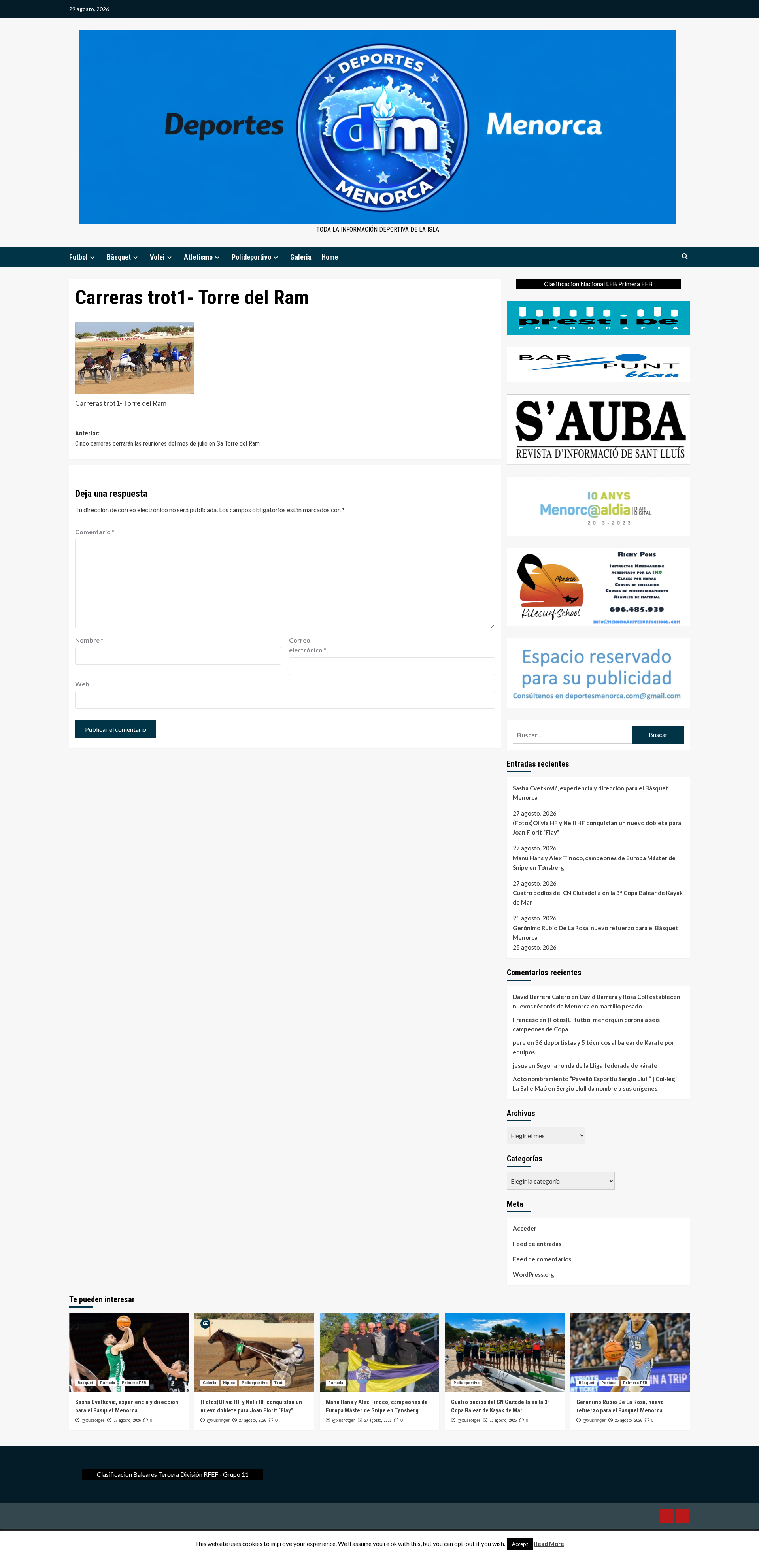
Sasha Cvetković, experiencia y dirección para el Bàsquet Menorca (590, 792)
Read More (549, 1543)
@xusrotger (92, 1420)
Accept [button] (520, 1544)
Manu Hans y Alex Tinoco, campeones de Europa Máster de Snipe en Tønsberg (594, 862)
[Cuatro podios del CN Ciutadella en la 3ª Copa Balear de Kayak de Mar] (505, 1352)
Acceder (524, 1228)
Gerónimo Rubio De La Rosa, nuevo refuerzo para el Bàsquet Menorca (595, 932)
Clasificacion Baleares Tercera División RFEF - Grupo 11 (173, 1474)
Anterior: (167, 438)
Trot (278, 1382)
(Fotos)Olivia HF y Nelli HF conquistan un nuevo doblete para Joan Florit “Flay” (597, 827)
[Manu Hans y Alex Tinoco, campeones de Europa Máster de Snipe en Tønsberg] (379, 1352)
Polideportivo (251, 257)
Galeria (301, 257)
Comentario (95, 531)
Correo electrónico (308, 645)
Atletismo (198, 257)
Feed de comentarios (542, 1259)
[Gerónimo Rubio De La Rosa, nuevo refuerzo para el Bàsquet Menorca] (630, 1352)
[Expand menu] (92, 257)
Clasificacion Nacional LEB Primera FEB (598, 283)
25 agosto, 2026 (503, 1420)
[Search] (685, 257)
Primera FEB (134, 1382)
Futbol (78, 257)
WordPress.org (533, 1274)
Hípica (229, 1382)
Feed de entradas (537, 1243)
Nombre (89, 640)
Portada (107, 1382)
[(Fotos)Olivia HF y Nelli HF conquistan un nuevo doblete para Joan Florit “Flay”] (254, 1352)
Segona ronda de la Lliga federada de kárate (596, 1065)
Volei (157, 257)
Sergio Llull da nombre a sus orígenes (606, 1088)
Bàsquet (119, 257)
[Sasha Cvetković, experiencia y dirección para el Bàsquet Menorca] (129, 1352)
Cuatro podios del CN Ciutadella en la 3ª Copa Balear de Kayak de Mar (598, 897)
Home (329, 257)
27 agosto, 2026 (127, 1420)
